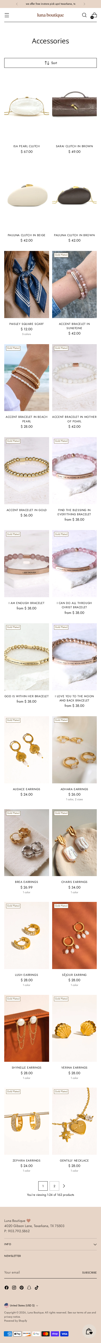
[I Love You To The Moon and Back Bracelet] (74, 656)
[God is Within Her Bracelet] (26, 656)
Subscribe (89, 1272)
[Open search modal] (84, 15)
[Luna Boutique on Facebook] (7, 1288)
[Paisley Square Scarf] (26, 284)
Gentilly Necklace (74, 1160)
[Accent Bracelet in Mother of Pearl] (74, 377)
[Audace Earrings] (26, 749)
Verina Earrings (74, 1068)
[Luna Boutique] (50, 15)
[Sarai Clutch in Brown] (74, 107)
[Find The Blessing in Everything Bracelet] (74, 470)
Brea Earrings (26, 882)
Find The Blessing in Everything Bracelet (74, 512)
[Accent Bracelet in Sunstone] (74, 284)
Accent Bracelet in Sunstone (74, 326)
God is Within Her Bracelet (26, 696)
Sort (54, 62)
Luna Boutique (35, 1312)
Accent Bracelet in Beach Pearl (27, 419)
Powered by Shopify (15, 1321)
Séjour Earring (74, 975)
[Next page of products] (64, 1186)
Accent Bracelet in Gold (27, 510)
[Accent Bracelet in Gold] (26, 470)
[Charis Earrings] (74, 842)
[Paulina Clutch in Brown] (74, 195)
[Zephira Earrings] (26, 1121)
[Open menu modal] (7, 15)
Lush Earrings (26, 975)
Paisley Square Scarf (26, 324)
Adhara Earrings (74, 789)
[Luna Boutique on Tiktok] (37, 1288)
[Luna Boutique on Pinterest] (22, 1288)
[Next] (84, 4)
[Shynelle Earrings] (26, 1028)
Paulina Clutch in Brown (74, 235)
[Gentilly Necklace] (74, 1121)
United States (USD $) (22, 1305)
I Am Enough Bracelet (26, 603)
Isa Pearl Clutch (26, 146)
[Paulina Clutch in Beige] (26, 195)
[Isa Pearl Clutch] (26, 107)
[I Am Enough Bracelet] (26, 563)
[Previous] (17, 4)
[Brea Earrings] (26, 842)
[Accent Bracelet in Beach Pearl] (26, 377)
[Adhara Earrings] (74, 749)
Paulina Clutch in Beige (27, 235)
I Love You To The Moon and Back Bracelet (74, 698)
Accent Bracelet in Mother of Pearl (74, 419)
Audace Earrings (26, 789)
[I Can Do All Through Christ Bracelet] (74, 563)
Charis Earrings (74, 882)
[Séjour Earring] (74, 935)
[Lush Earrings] (26, 935)
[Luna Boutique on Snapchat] (29, 1288)
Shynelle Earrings (27, 1068)
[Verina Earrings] (74, 1028)
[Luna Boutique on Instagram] (14, 1288)
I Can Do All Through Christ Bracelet (74, 605)
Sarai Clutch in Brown (74, 146)
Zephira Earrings (27, 1160)
